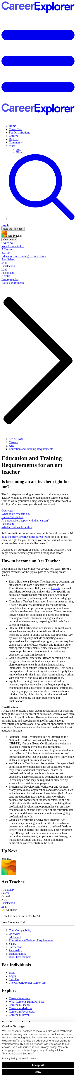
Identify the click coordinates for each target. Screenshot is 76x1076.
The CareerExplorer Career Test (27, 982)
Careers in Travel (19, 1014)
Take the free (24, 536)
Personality (15, 950)
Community (16, 142)
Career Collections (19, 998)
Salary (12, 943)
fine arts (55, 588)
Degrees (13, 139)
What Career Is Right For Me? (26, 1001)
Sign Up (14, 979)
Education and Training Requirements (31, 940)
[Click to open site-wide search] (42, 218)
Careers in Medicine (20, 1008)
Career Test (15, 129)
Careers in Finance (20, 1004)
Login (12, 976)
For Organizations (19, 132)
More (12, 145)
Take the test (13, 228)
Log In (5, 225)
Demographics (17, 953)
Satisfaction (15, 947)
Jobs (18, 149)
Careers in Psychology (22, 1011)
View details (9, 239)
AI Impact (15, 937)
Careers (13, 135)
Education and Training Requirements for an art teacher (31, 465)
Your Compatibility (20, 930)
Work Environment (20, 957)
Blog (19, 152)
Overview (14, 933)
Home (12, 125)
